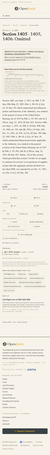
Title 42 (15, 25)
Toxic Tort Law (9, 290)
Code (4, 382)
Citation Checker (9, 407)
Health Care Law (9, 282)
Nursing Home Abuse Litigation (30, 282)
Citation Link (23, 214)
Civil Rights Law (9, 274)
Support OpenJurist (25, 431)
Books (4, 404)
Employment (33, 274)
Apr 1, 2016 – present (12, 252)
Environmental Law (36, 278)
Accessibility (26, 442)
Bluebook (40, 214)
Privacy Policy (7, 449)
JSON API (6, 424)
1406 (44, 122)
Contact (39, 442)
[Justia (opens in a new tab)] (31, 370)
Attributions (25, 445)
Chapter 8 (23, 25)
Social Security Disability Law (35, 286)
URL (8, 214)
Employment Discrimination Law (15, 278)
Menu (7, 16)
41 (36, 158)
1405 (12, 100)
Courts (5, 392)
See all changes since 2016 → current (15, 258)
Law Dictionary (8, 385)
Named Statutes (8, 398)
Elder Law (21, 274)
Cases (4, 379)
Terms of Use (38, 445)
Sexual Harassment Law (12, 286)
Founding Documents (10, 401)
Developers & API (9, 417)
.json (14, 322)
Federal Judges (8, 388)
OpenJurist (6, 25)
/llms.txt (5, 421)
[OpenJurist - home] (25, 8)
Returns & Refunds (9, 445)
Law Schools (7, 395)
